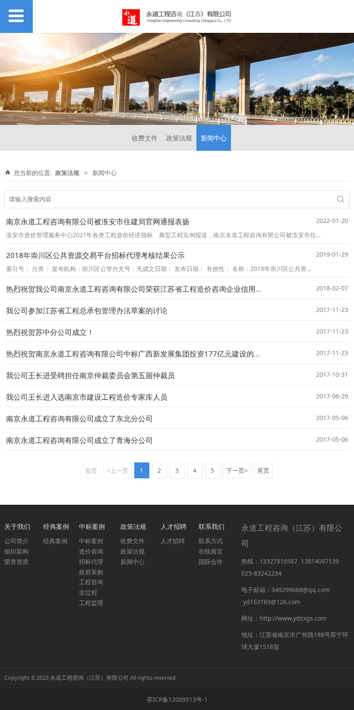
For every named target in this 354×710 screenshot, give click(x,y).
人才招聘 (173, 541)
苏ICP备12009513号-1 (177, 699)
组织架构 (16, 551)
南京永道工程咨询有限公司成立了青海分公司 (79, 440)
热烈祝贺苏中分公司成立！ (50, 332)
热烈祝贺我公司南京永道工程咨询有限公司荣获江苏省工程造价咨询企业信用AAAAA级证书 (153, 289)
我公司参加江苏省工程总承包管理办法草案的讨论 (87, 310)
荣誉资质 (16, 561)
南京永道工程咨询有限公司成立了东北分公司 (79, 418)
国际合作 (211, 561)
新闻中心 (214, 138)
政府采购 (91, 572)
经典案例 (55, 541)
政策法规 (179, 138)
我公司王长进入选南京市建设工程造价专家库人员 (87, 397)
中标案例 (91, 541)
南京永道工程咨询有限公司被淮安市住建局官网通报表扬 (98, 221)
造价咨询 (91, 551)
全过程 (88, 592)
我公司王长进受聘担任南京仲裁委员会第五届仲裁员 (90, 375)
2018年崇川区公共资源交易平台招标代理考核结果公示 (95, 255)
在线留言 (211, 551)
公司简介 (16, 541)
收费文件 (145, 138)
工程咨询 (91, 582)
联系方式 (211, 541)
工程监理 (91, 603)
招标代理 (91, 561)
